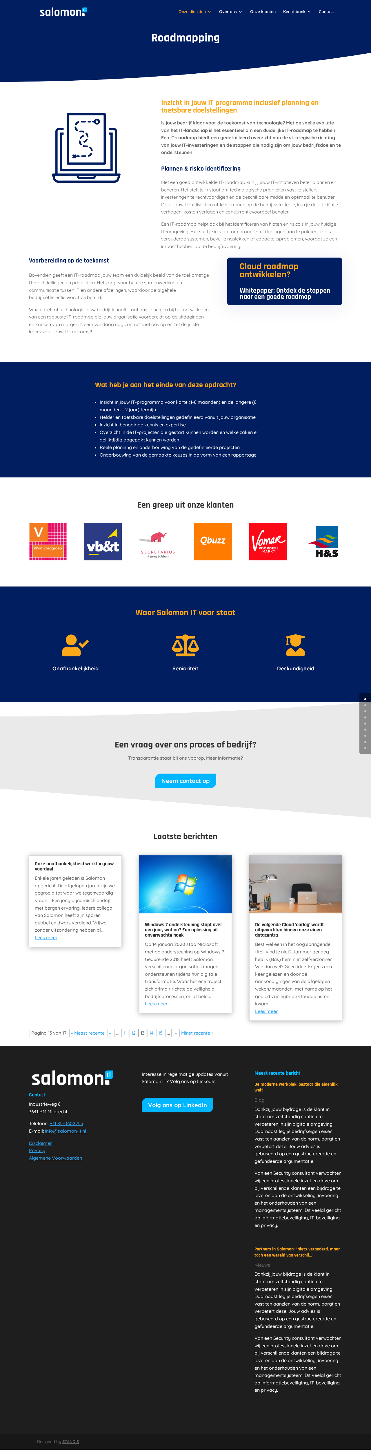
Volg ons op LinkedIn (177, 1105)
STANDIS (70, 1441)
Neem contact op (185, 780)
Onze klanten (263, 12)
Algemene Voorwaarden (55, 1158)
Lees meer (46, 937)
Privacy (37, 1150)
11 (125, 1033)
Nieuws (262, 1265)
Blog (259, 1100)
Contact (326, 12)
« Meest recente (88, 1033)
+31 (66, 1123)
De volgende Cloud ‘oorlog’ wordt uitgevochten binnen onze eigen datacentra (289, 929)
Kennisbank (294, 12)
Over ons (228, 12)
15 (160, 1033)
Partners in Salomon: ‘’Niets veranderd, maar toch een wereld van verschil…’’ (297, 1252)
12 (133, 1033)
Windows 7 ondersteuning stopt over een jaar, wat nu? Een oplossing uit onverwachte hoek (183, 929)
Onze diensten (192, 12)
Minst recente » (197, 1033)
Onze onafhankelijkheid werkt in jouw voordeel (74, 866)
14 (151, 1033)
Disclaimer (40, 1143)
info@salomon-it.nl (65, 1131)
